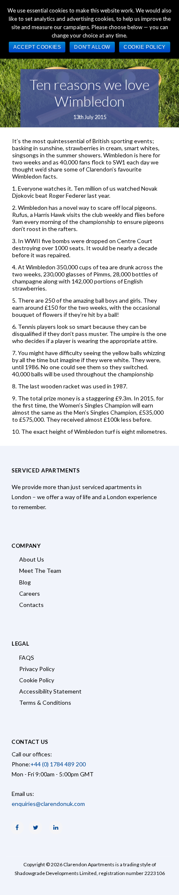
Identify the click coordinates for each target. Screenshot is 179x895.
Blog (25, 582)
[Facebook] (17, 827)
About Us (31, 559)
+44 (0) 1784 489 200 (58, 764)
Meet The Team (40, 570)
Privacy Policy (37, 668)
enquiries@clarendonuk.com (48, 803)
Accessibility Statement (50, 691)
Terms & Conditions (45, 702)
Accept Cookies (37, 47)
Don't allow (92, 47)
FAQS (26, 657)
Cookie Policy (36, 680)
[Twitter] (35, 827)
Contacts (31, 604)
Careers (29, 593)
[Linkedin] (55, 827)
